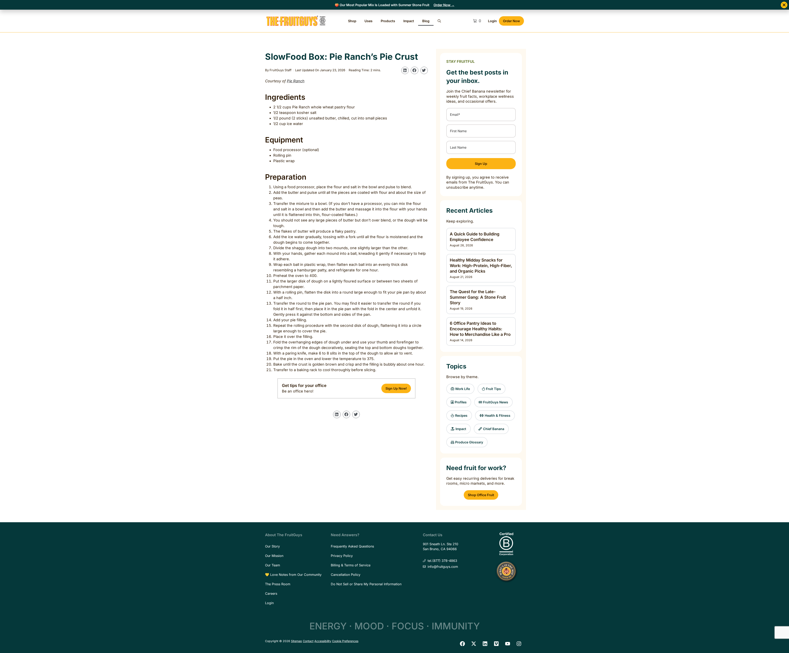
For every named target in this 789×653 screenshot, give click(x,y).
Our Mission (274, 556)
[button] (405, 70)
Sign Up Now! (396, 388)
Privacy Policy (342, 556)
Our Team (272, 565)
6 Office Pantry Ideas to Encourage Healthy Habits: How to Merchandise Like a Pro (480, 329)
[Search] (439, 21)
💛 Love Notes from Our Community (293, 575)
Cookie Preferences (345, 641)
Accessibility (322, 641)
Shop (352, 21)
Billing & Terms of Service (350, 565)
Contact (308, 641)
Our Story (272, 546)
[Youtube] (507, 644)
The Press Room (277, 584)
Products (388, 21)
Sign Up (481, 164)
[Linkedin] (485, 644)
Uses (369, 21)
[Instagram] (519, 644)
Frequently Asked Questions (352, 546)
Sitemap (296, 641)
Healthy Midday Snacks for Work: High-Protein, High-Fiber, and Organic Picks (481, 266)
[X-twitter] (473, 644)
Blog (425, 21)
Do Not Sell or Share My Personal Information (366, 584)
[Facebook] (462, 644)
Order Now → (444, 5)
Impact (408, 21)
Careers (271, 593)
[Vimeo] (496, 644)
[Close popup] (784, 5)
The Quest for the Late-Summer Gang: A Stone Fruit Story (478, 297)
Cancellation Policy (345, 575)
